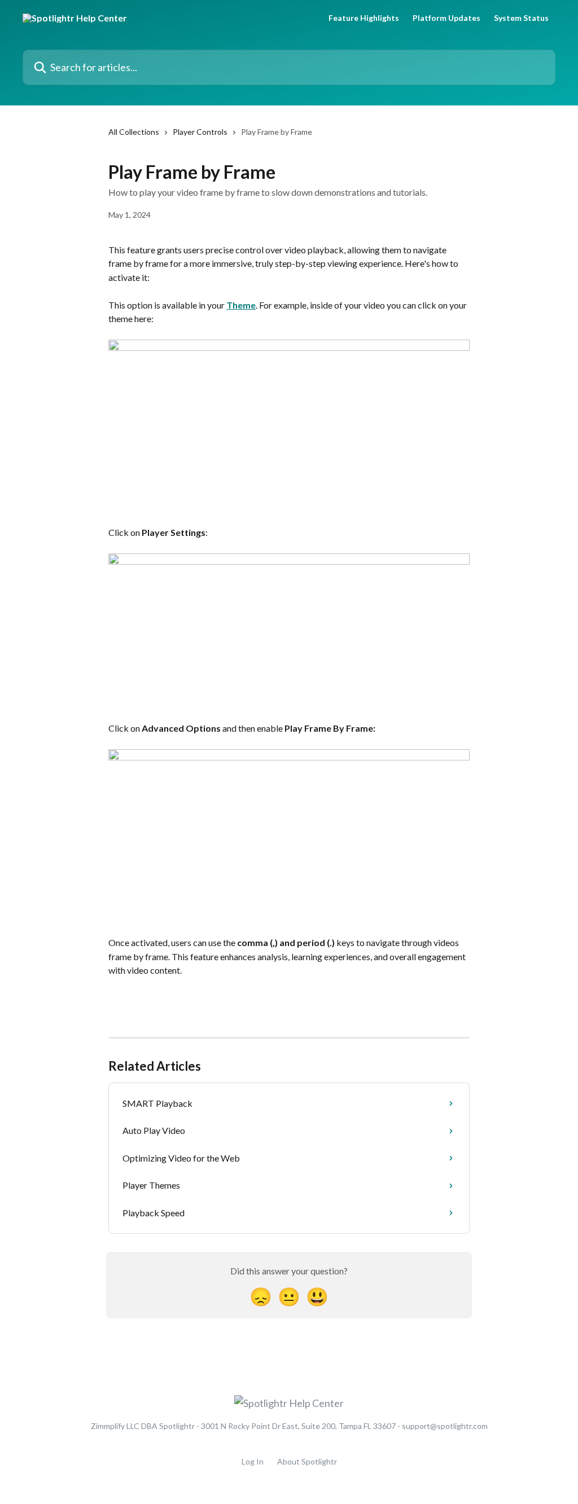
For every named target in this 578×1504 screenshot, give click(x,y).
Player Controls (200, 132)
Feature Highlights (364, 18)
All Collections (133, 132)
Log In (253, 1461)
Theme (241, 305)
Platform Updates (446, 18)
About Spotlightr (307, 1461)
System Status (521, 18)
